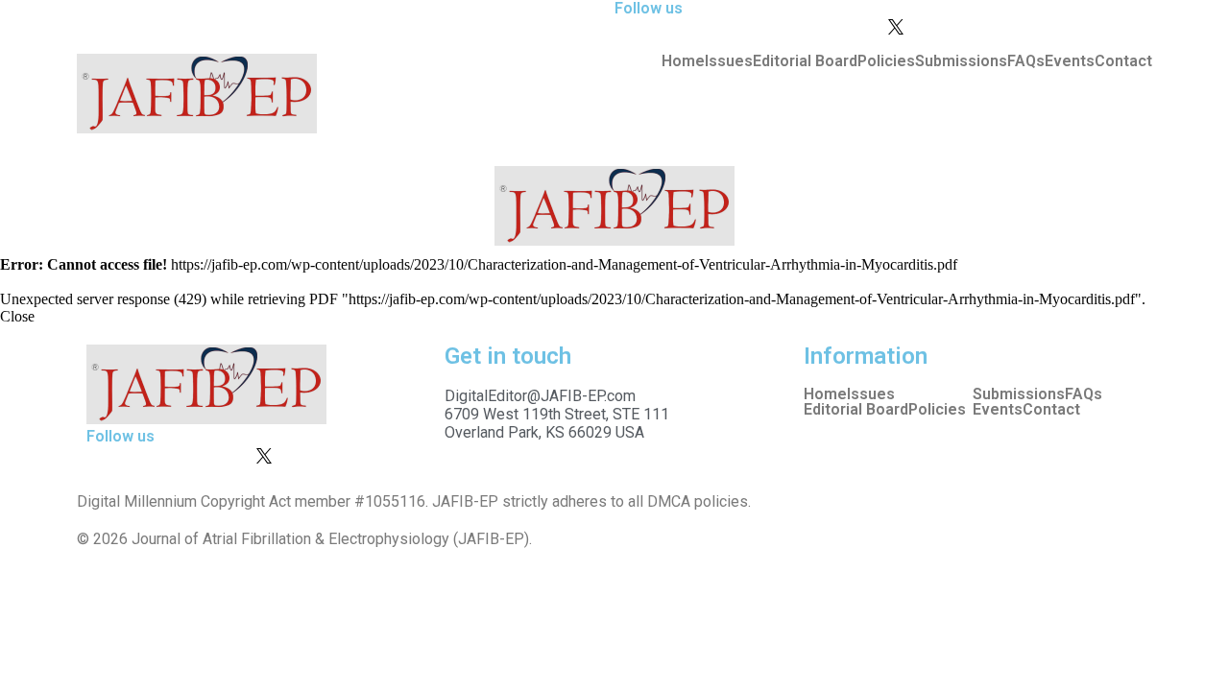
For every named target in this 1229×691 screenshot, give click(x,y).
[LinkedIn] (1025, 8)
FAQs (1026, 61)
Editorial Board (805, 61)
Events (1070, 61)
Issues (729, 61)
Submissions (961, 61)
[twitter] (1025, 26)
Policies (886, 61)
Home (683, 61)
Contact (1123, 61)
